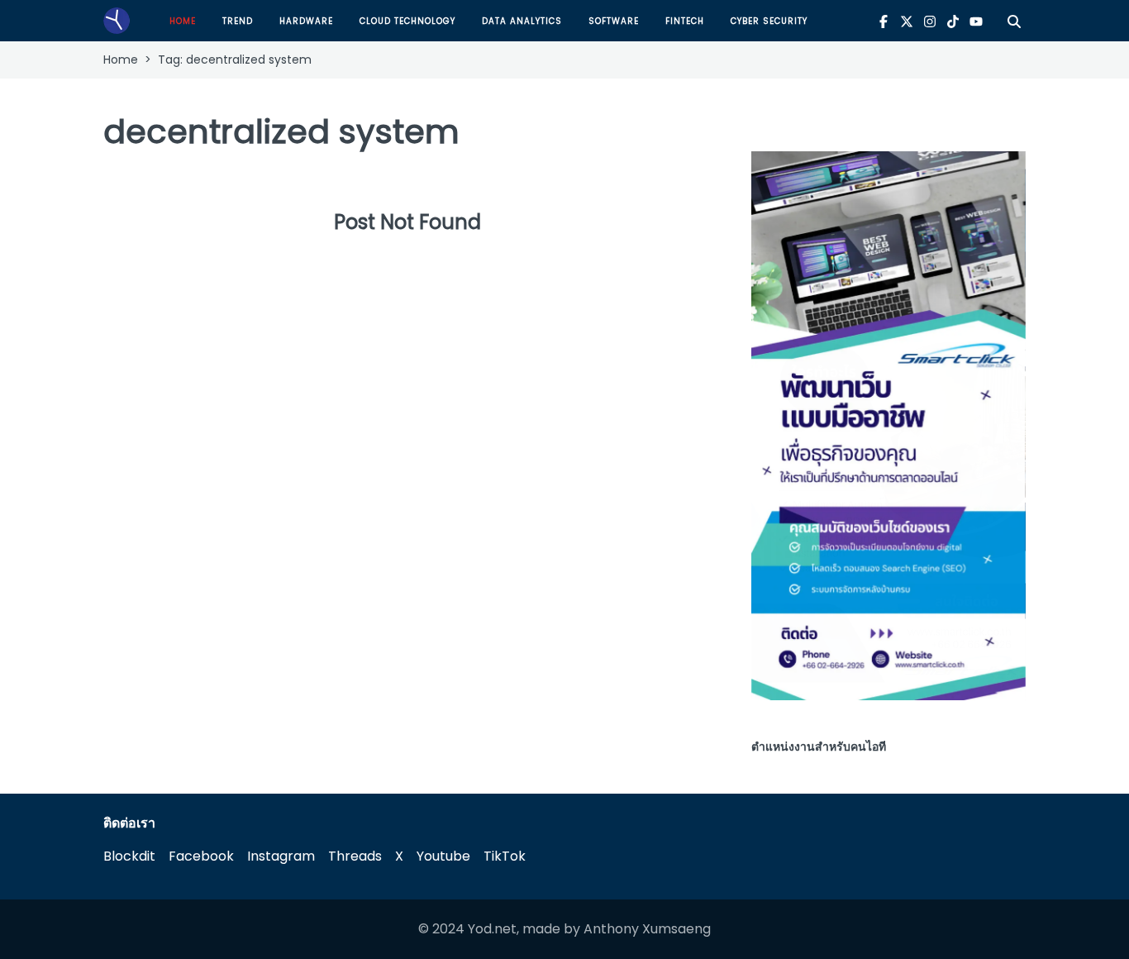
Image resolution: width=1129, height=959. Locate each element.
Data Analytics (522, 21)
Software (613, 21)
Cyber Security (769, 21)
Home (182, 21)
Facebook (201, 856)
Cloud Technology (407, 21)
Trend (237, 21)
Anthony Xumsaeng (647, 928)
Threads (355, 856)
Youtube (443, 856)
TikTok (505, 856)
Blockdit (129, 856)
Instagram (281, 856)
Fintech (684, 21)
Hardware (306, 21)
